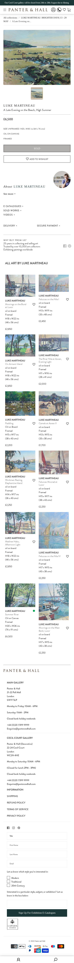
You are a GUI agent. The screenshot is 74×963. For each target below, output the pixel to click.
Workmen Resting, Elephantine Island (14, 481)
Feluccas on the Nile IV (50, 556)
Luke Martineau (19, 105)
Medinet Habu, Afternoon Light (12, 543)
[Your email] (37, 863)
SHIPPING (12, 796)
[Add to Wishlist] (34, 304)
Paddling (9, 423)
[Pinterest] (69, 246)
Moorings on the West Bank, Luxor (49, 629)
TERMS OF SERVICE (17, 809)
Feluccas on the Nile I (49, 299)
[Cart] (69, 9)
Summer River (12, 614)
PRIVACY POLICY (16, 815)
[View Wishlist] (64, 10)
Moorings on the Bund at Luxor (15, 305)
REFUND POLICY (16, 802)
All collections (10, 17)
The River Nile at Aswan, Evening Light (50, 360)
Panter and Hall (40, 941)
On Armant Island (13, 364)
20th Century (18, 885)
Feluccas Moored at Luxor (48, 483)
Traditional (16, 881)
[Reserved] (34, 611)
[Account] (53, 12)
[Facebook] (64, 246)
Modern (15, 878)
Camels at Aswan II (48, 423)
